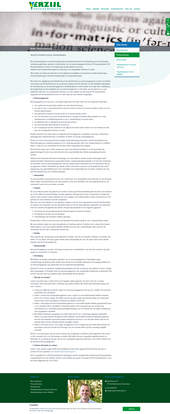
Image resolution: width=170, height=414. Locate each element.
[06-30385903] (168, 25)
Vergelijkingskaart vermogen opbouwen (126, 66)
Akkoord (131, 409)
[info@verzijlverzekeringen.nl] (168, 34)
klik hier (50, 410)
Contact (137, 9)
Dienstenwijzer (122, 60)
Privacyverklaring (44, 48)
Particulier (105, 9)
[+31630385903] (168, 29)
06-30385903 (112, 388)
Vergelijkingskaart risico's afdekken (125, 73)
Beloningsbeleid (122, 50)
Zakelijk (96, 9)
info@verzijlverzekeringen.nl (65, 351)
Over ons (128, 9)
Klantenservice (117, 9)
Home (88, 9)
